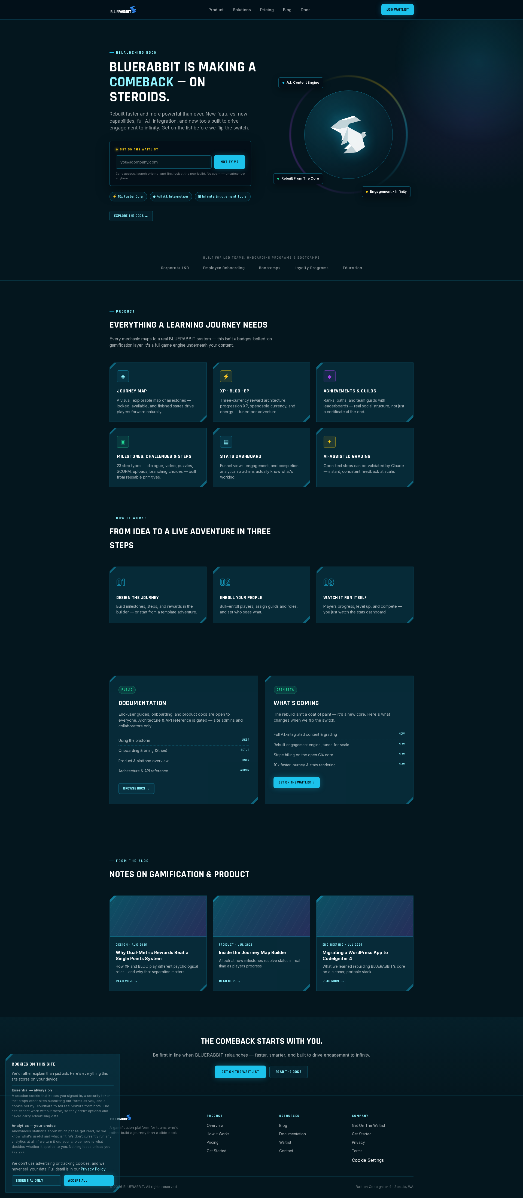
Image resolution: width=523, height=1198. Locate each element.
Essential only (29, 1180)
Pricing (267, 9)
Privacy (358, 1142)
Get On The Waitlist (240, 1071)
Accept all (77, 1180)
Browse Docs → (136, 788)
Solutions (242, 9)
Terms (357, 1151)
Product (216, 9)
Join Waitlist (397, 9)
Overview (215, 1125)
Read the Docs (289, 1071)
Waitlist (285, 1142)
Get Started (216, 1151)
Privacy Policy (93, 1169)
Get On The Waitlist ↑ (296, 782)
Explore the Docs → (131, 216)
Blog (287, 9)
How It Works (218, 1134)
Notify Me (230, 161)
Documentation (292, 1134)
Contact (286, 1151)
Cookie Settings (368, 1160)
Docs (306, 9)
